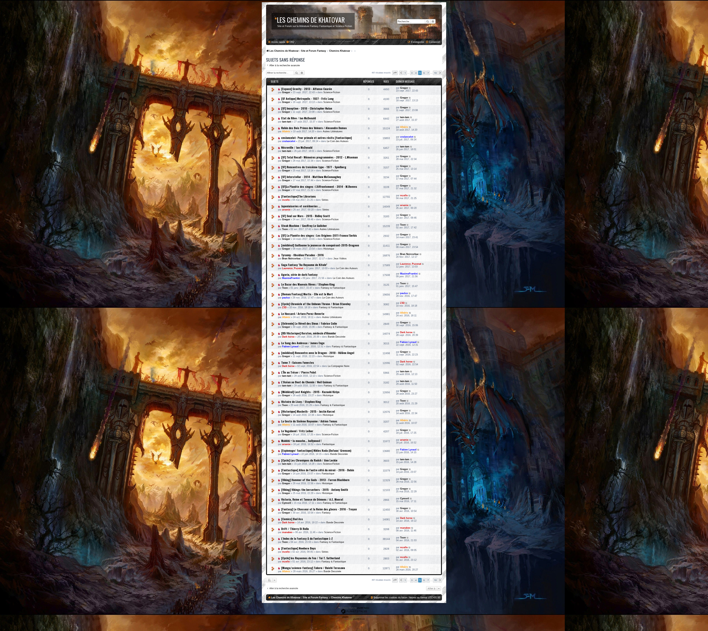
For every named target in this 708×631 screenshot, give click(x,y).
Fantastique (328, 444)
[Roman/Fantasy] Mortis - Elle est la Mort (307, 294)
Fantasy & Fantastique (333, 287)
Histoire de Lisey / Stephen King (301, 401)
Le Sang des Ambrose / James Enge (302, 343)
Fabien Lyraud (290, 346)
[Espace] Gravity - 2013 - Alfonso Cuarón (306, 89)
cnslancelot (288, 141)
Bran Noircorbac (291, 258)
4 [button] (416, 73)
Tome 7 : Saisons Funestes (297, 362)
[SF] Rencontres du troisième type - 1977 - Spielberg (313, 167)
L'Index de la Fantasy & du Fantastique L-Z (307, 538)
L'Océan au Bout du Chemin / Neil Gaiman (306, 382)
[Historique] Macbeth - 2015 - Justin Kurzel (308, 411)
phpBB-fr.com (359, 619)
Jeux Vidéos (340, 258)
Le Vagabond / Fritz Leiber (297, 431)
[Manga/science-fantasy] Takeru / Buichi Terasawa (313, 568)
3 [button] (411, 73)
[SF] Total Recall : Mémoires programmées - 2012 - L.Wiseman (319, 157)
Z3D (284, 307)
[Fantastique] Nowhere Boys (298, 548)
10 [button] (435, 73)
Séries (325, 199)
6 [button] (424, 73)
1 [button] (405, 73)
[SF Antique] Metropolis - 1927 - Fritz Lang (307, 98)
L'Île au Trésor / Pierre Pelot (298, 372)
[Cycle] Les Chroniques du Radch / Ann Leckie (309, 460)
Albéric (286, 131)
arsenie (286, 209)
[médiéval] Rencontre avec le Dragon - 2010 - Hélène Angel (317, 352)
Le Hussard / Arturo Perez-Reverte (302, 313)
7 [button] (428, 73)
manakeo (287, 532)
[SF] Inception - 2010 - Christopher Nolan (306, 108)
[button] (395, 73)
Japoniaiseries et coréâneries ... (301, 206)
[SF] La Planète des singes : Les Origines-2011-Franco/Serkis (319, 235)
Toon (285, 229)
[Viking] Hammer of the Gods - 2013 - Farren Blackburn (315, 480)
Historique (328, 248)
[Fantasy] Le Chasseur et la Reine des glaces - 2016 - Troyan (319, 509)
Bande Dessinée (336, 336)
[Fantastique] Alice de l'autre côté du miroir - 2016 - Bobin (317, 470)
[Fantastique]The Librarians (298, 196)
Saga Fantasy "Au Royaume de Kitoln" (304, 264)
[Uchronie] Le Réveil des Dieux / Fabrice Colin (309, 323)
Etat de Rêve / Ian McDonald (298, 118)
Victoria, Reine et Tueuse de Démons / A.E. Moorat (312, 499)
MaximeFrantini (291, 278)
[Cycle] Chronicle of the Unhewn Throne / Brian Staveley (315, 304)
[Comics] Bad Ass (292, 519)
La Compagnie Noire (338, 366)
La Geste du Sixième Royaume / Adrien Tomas (309, 421)
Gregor (286, 92)
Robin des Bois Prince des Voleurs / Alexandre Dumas (314, 128)
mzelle (286, 199)
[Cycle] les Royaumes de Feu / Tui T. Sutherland (310, 558)
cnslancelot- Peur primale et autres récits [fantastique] (316, 137)
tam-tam (286, 121)
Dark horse (288, 336)
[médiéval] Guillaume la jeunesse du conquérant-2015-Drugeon (320, 245)
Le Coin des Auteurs (337, 141)
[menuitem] (290, 42)
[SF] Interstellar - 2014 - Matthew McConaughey (311, 176)
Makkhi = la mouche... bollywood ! (301, 440)
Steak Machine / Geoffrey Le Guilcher (304, 225)
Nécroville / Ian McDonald (296, 147)
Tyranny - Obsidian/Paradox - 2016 (302, 255)
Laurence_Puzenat (292, 268)
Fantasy (326, 512)
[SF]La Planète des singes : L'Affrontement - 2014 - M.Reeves (319, 186)
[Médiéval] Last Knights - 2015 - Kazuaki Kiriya (310, 392)
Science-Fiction (331, 92)
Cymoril (286, 503)
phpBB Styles (363, 608)
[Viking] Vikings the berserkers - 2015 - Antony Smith (314, 489)
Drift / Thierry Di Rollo (295, 528)
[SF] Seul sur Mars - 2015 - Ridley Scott (305, 216)
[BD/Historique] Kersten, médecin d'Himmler (308, 333)
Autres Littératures (333, 131)
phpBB (345, 617)
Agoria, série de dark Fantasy (299, 274)
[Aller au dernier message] (410, 88)
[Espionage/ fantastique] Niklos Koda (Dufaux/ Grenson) (316, 450)
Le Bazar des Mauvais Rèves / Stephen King (308, 284)
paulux (286, 297)
